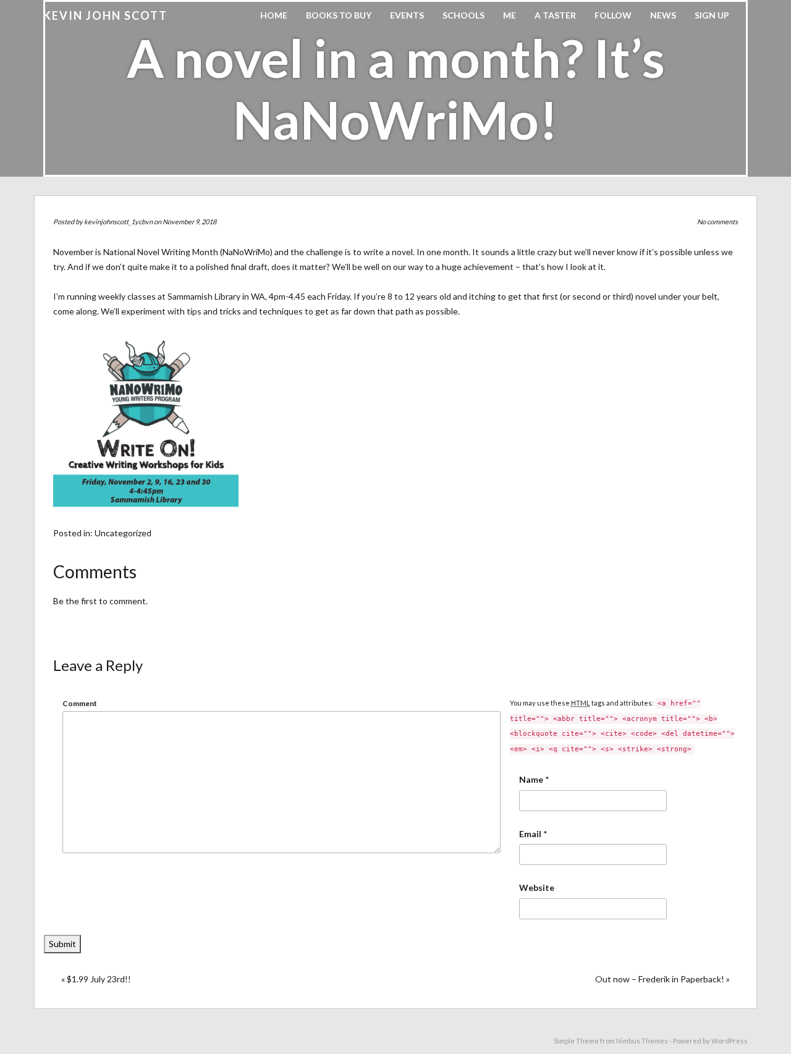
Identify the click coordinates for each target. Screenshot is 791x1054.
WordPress (729, 1041)
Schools (463, 15)
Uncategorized (123, 533)
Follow (613, 15)
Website (536, 887)
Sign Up (712, 15)
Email (530, 833)
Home (273, 15)
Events (407, 15)
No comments (717, 221)
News (663, 15)
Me (509, 15)
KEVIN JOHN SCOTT (105, 15)
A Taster (555, 15)
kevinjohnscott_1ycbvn (118, 221)
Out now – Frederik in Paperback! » (662, 979)
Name (531, 779)
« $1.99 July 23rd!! (96, 979)
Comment (79, 703)
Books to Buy (338, 15)
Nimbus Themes (642, 1041)
